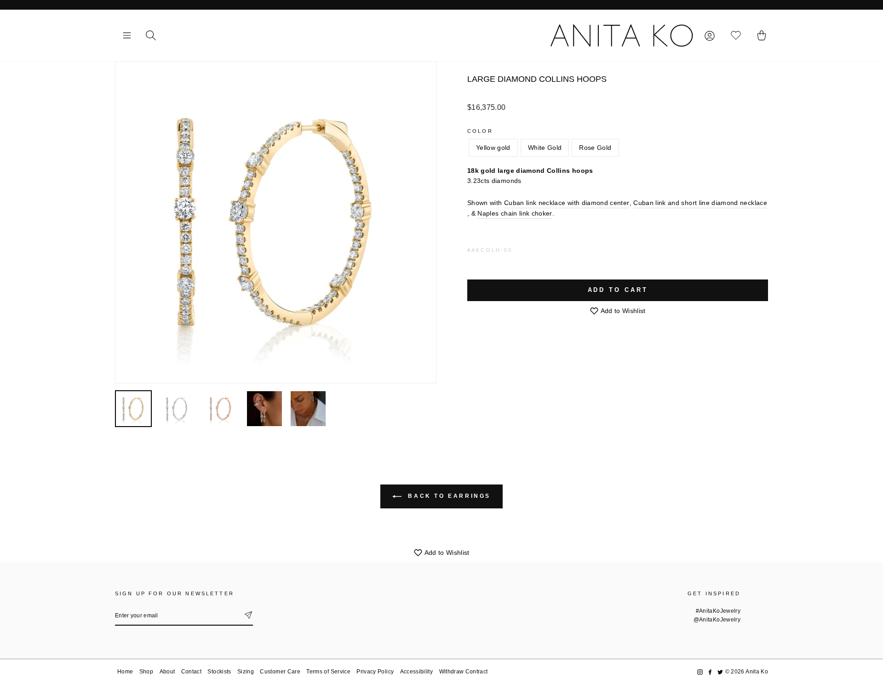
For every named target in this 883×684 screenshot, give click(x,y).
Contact (191, 671)
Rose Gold (595, 147)
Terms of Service (328, 671)
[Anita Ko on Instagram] (700, 671)
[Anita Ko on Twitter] (720, 671)
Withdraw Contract (463, 671)
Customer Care (280, 671)
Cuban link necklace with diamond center (567, 202)
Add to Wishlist (622, 310)
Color (480, 131)
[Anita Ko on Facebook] (710, 671)
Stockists (219, 671)
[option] (275, 222)
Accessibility (416, 671)
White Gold (545, 147)
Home (125, 671)
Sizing (245, 671)
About (167, 671)
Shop (146, 671)
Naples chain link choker (514, 213)
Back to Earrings (448, 496)
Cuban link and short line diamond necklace (700, 202)
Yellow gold (493, 147)
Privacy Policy (375, 671)
